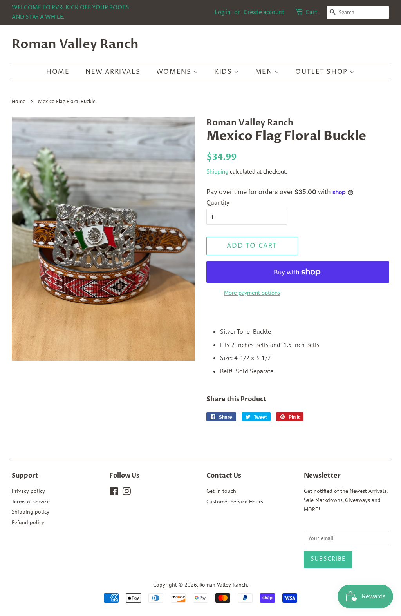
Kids (224, 71)
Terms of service (31, 501)
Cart (311, 12)
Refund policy (28, 522)
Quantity (217, 202)
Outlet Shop (322, 71)
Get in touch (221, 490)
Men (265, 71)
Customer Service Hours (234, 501)
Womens (174, 71)
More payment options (252, 292)
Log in (223, 12)
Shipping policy (30, 511)
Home (57, 71)
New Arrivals (112, 71)
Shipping (217, 171)
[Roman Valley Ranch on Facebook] (113, 492)
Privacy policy (28, 490)
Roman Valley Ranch (75, 44)
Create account (264, 12)
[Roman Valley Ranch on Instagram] (126, 492)
